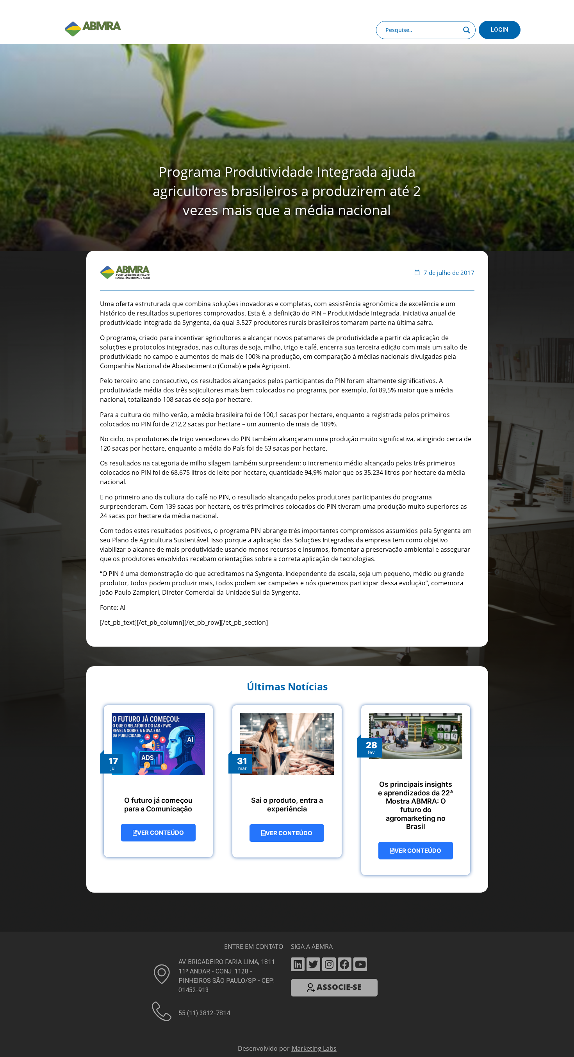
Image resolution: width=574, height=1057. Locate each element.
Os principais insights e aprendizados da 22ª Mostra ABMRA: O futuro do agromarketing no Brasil (415, 799)
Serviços (245, 9)
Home (104, 9)
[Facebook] (344, 958)
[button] (287, 1054)
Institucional (136, 9)
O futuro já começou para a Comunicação (158, 798)
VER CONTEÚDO (160, 826)
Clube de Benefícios (404, 9)
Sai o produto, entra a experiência (287, 798)
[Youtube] (360, 958)
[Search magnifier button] (466, 30)
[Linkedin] (298, 958)
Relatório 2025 (458, 9)
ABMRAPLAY (281, 9)
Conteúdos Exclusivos (190, 9)
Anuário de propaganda (338, 9)
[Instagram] (329, 958)
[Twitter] (313, 958)
